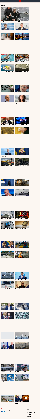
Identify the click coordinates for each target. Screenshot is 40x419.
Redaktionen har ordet (29, 414)
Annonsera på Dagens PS (29, 413)
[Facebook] (1, 411)
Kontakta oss (28, 409)
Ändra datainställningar (29, 416)
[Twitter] (2, 411)
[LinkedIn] (4, 411)
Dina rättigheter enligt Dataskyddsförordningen (31, 412)
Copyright (28, 410)
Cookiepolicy (28, 411)
